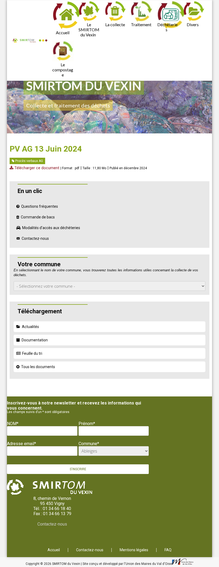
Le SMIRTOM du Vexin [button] (89, 29)
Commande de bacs (38, 217)
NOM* (12, 423)
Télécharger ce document (36, 167)
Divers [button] (193, 24)
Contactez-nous (35, 238)
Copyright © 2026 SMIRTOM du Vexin (53, 564)
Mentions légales (134, 550)
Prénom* (87, 423)
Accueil (62, 32)
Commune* (89, 443)
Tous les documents (38, 367)
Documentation (35, 340)
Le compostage (62, 69)
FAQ (168, 550)
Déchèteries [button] (167, 27)
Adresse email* (21, 443)
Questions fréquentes (39, 206)
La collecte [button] (115, 24)
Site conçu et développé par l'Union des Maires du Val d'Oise (127, 564)
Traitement (141, 24)
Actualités (30, 327)
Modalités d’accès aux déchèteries (51, 228)
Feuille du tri (32, 353)
